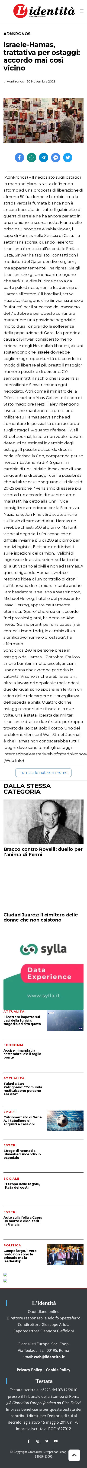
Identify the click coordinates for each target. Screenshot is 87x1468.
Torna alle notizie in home (44, 772)
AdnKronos (16, 33)
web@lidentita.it (49, 1356)
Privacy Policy (29, 1369)
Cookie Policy (58, 1369)
